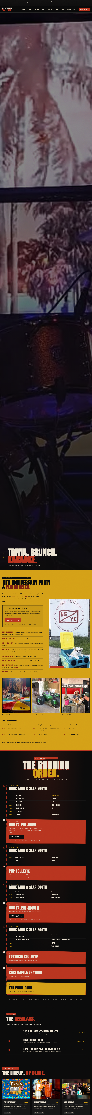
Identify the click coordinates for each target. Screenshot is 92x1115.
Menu (24, 9)
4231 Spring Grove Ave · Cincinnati (32, 2)
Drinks (36, 9)
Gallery (50, 9)
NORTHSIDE (7, 9)
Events (43, 9)
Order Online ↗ (67, 2)
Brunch (30, 9)
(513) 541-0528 (53, 2)
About (62, 9)
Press (57, 9)
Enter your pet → (12, 620)
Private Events (71, 9)
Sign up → (17, 667)
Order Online (84, 9)
